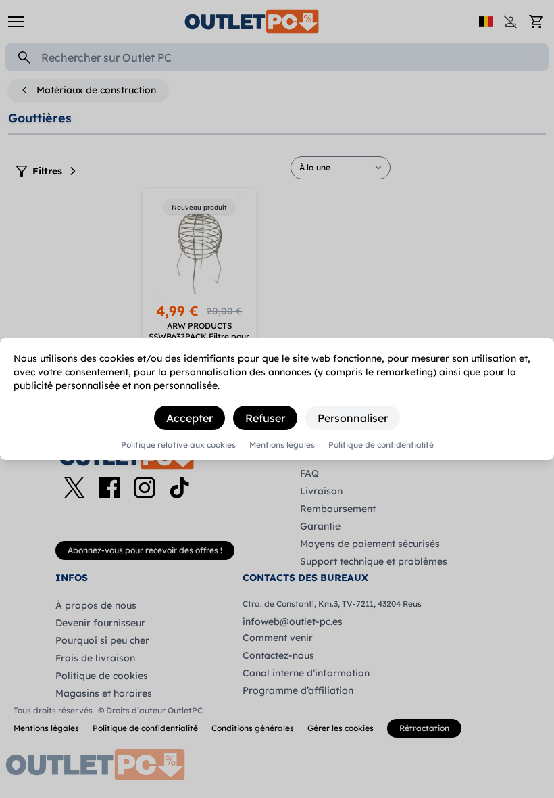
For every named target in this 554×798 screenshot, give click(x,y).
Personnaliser (353, 418)
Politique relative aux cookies (178, 445)
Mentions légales (282, 445)
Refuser (265, 418)
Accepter (189, 418)
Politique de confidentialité (381, 445)
